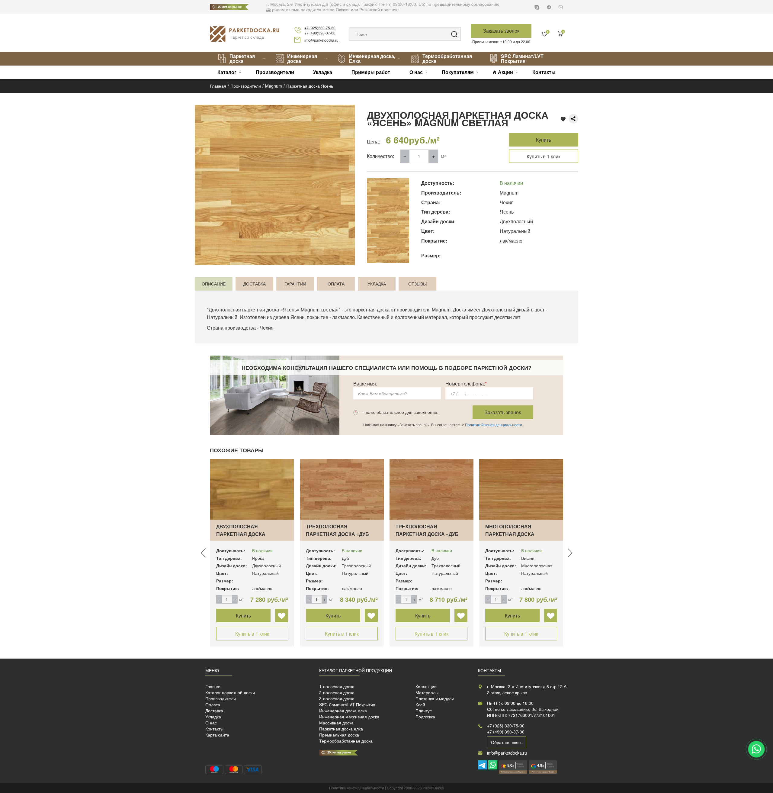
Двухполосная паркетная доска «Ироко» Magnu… (240, 534)
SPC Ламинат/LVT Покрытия (522, 58)
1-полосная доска (336, 686)
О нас (416, 72)
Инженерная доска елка (343, 711)
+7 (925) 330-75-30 (505, 726)
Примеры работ (370, 72)
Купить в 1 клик (543, 156)
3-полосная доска (336, 698)
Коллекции (426, 686)
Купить (543, 139)
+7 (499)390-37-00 (319, 32)
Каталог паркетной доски (230, 692)
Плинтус (423, 711)
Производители (275, 72)
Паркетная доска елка (341, 729)
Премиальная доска (339, 735)
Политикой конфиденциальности (493, 424)
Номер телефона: (466, 383)
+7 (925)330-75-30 (319, 27)
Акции (505, 72)
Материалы (426, 692)
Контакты (544, 72)
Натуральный (222, 317)
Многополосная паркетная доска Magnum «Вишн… (509, 534)
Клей (420, 704)
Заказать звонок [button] (501, 30)
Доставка (214, 711)
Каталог (226, 72)
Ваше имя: (365, 383)
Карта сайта (217, 735)
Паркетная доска (242, 58)
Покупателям (458, 72)
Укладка (322, 72)
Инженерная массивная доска (349, 717)
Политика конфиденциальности (356, 787)
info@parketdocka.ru (321, 40)
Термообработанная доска (447, 58)
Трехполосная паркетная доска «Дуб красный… (337, 534)
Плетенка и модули (434, 698)
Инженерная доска (302, 58)
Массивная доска (336, 723)
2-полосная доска (336, 692)
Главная (213, 686)
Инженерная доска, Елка (372, 58)
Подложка (425, 717)
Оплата (212, 704)
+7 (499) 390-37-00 (505, 732)
